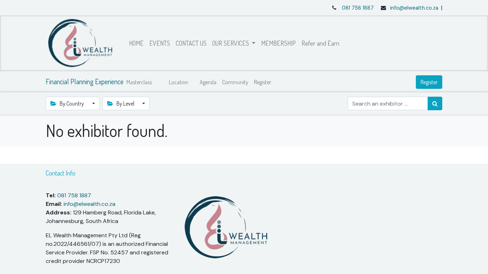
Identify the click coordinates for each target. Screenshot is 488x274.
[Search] (435, 103)
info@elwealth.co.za (414, 8)
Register (429, 82)
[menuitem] (136, 43)
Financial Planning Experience (85, 81)
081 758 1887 (358, 8)
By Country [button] (72, 103)
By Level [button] (125, 103)
